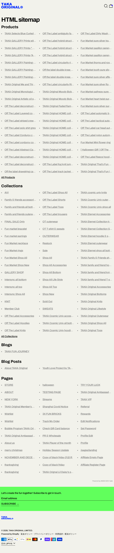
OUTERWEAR (51, 236)
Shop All (47, 257)
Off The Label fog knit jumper (58, 164)
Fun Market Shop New (17, 265)
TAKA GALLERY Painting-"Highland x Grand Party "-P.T (35, 69)
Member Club (12, 308)
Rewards (86, 413)
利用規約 (59, 534)
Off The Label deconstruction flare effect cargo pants (34, 164)
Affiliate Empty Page (92, 457)
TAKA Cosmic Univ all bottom (59, 323)
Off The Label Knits (15, 330)
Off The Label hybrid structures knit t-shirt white (68, 40)
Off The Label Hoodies (17, 323)
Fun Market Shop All (16, 257)
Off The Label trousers (55, 214)
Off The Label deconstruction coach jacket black (31, 157)
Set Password (88, 428)
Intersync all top (13, 286)
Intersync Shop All (15, 294)
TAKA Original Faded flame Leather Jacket (66, 106)
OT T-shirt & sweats (53, 228)
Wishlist (9, 413)
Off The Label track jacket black (60, 171)
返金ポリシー (26, 534)
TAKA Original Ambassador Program (25, 435)
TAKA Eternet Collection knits (97, 221)
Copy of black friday (54, 464)
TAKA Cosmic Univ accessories (60, 316)
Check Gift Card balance (56, 428)
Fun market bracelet (16, 228)
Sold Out (47, 301)
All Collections (9, 336)
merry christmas (13, 450)
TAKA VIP (86, 399)
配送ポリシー (70, 534)
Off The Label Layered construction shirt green (30, 113)
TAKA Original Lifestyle (93, 308)
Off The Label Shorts (54, 199)
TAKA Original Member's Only (21, 406)
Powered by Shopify (10, 534)
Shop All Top (50, 286)
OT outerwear (50, 221)
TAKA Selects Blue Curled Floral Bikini (26, 33)
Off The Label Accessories (19, 316)
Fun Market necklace (16, 243)
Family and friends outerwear (20, 214)
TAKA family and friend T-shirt (97, 279)
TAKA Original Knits (91, 301)
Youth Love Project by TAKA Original (63, 368)
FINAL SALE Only (15, 221)
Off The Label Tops (53, 207)
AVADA (103, 481)
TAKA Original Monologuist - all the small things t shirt (34, 91)
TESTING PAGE (52, 392)
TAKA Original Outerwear (94, 316)
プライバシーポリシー (44, 534)
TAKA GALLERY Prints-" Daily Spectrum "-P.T (30, 48)
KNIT (7, 301)
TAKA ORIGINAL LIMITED (20, 530)
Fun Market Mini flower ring (96, 142)
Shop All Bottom (52, 272)
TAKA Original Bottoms (93, 294)
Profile (84, 443)
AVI (7, 192)
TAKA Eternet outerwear (94, 243)
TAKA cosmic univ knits (94, 192)
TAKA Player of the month (57, 443)
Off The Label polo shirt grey (20, 128)
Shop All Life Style (53, 279)
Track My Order (51, 421)
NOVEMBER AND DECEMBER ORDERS (28, 457)
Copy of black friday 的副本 (58, 457)
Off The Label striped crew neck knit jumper (28, 120)
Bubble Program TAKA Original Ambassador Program (34, 428)
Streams (47, 399)
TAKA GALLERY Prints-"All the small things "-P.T (31, 55)
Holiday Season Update (56, 450)
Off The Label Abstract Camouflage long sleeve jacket (34, 149)
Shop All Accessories (55, 265)
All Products (8, 177)
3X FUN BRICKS (52, 413)
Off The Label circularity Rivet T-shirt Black (66, 84)
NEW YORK (11, 399)
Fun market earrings (16, 236)
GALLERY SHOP (14, 272)
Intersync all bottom (15, 279)
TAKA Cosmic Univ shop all (96, 207)
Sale (45, 250)
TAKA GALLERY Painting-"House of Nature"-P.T (31, 62)
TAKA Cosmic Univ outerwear (97, 199)
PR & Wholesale (52, 435)
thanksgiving (12, 464)
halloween (48, 385)
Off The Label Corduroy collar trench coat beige (31, 135)
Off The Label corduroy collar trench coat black (31, 142)
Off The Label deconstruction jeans (24, 106)
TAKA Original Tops (91, 330)
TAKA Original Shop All (93, 323)
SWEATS (48, 308)
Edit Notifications (90, 421)
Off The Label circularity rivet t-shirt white (65, 62)
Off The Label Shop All (55, 192)
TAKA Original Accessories (96, 286)
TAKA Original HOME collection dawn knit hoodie (70, 128)
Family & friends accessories (20, 199)
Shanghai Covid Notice (55, 406)
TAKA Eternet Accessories (95, 214)
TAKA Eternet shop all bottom (97, 250)
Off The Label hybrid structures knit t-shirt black (69, 48)
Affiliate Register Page (93, 464)
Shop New (48, 294)
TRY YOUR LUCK (90, 385)
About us (10, 443)
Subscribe (8, 503)
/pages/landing (89, 450)
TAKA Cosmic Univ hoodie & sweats (63, 330)
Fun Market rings (14, 250)
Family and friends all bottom (20, 207)
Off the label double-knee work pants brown (67, 77)
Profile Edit (87, 435)
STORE (9, 385)
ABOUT (9, 392)
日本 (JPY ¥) (7, 543)
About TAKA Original (16, 368)
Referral (85, 406)
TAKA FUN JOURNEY (17, 351)
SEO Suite (109, 481)
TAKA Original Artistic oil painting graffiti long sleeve (33, 99)
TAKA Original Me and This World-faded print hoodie (33, 84)
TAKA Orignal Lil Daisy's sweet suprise (64, 472)
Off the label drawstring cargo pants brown (28, 171)
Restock (47, 243)
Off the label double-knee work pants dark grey (68, 69)
